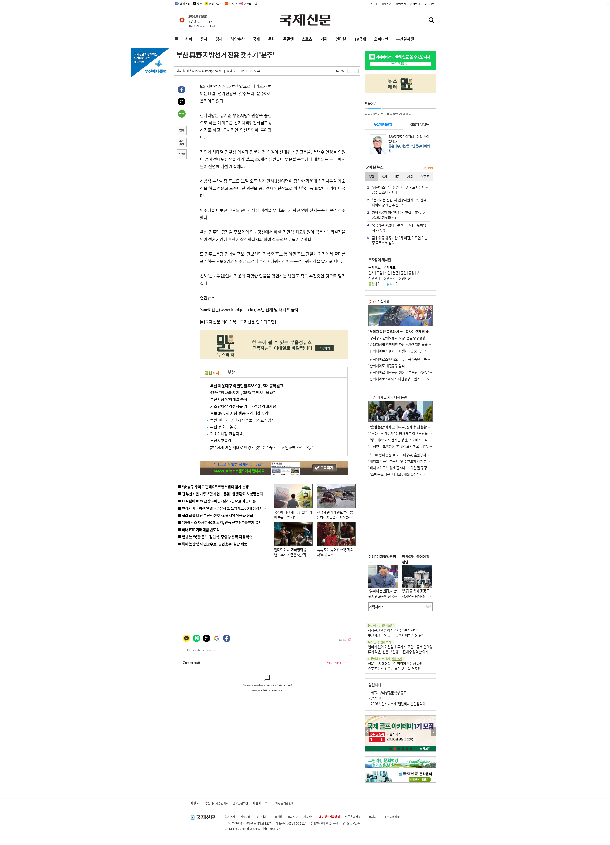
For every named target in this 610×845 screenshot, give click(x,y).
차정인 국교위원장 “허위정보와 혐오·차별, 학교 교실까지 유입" (413, 446)
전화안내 (245, 817)
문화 (271, 39)
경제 (219, 39)
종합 (371, 176)
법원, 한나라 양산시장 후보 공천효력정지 (242, 420)
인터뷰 (341, 39)
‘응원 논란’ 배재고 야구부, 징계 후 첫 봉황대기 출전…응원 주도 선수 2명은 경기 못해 (427, 427)
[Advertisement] (310, 112)
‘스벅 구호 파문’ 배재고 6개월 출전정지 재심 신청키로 (406, 474)
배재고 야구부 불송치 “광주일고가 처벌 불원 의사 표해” (407, 461)
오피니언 (381, 39)
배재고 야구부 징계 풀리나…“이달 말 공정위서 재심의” (407, 467)
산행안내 (374, 278)
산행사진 (405, 278)
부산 (231, 372)
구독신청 (429, 4)
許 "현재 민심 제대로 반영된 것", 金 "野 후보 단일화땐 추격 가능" (261, 447)
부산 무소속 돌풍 (223, 427)
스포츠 (307, 39)
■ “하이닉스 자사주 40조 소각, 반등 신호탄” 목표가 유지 (220, 522)
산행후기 (390, 278)
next (433, 731)
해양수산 (238, 39)
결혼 (395, 272)
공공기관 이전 (374, 114)
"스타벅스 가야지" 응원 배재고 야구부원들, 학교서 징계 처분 (411, 433)
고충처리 (371, 817)
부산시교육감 (220, 440)
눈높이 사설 (381, 625)
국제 (256, 39)
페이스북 (185, 4)
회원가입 (386, 4)
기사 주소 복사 (181, 143)
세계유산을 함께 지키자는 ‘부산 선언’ (393, 630)
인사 (371, 272)
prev (367, 731)
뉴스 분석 (380, 642)
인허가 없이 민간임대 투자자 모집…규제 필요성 (400, 646)
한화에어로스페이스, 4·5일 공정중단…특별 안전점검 (406, 359)
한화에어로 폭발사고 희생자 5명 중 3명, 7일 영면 (403, 350)
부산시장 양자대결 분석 (228, 399)
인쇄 (181, 131)
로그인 (373, 4)
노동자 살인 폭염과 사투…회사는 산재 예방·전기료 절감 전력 (411, 331)
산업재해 (379, 301)
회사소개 (230, 817)
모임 (379, 272)
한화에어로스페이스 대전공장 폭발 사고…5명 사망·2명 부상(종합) (415, 378)
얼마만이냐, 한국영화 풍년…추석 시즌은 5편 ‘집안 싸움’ (291, 555)
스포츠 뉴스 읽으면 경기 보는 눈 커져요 (394, 668)
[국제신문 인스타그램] (257, 322)
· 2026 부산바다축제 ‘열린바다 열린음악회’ (397, 703)
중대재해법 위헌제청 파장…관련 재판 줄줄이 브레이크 (406, 344)
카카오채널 (215, 4)
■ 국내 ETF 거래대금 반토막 (199, 529)
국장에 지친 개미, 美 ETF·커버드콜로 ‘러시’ (293, 515)
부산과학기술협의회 (216, 803)
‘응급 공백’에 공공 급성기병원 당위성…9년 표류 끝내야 (416, 596)
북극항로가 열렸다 (399, 114)
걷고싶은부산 (240, 803)
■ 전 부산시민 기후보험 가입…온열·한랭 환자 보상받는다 (220, 493)
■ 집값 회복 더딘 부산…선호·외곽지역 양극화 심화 (215, 515)
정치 (204, 39)
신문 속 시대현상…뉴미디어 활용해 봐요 (395, 663)
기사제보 (308, 817)
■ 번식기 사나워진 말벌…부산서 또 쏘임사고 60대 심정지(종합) (225, 508)
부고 (419, 272)
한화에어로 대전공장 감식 (387, 365)
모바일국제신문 (391, 817)
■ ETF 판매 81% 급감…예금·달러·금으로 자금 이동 (217, 500)
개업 (387, 272)
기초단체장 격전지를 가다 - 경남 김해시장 (243, 406)
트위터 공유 (181, 102)
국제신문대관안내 (283, 803)
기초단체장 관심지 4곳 (228, 433)
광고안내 (261, 817)
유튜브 (233, 4)
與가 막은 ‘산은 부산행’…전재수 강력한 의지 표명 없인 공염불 (410, 651)
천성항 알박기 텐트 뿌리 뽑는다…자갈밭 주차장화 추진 (335, 517)
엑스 (199, 4)
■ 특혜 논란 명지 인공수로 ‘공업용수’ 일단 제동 (212, 543)
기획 (324, 39)
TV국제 (360, 39)
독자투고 (293, 817)
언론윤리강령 (353, 817)
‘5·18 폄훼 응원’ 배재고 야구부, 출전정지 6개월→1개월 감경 (411, 454)
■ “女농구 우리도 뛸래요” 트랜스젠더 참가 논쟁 (213, 486)
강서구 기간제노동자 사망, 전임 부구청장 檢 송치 (403, 337)
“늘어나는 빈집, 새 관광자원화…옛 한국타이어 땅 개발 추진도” (382, 596)
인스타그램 (250, 4)
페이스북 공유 (181, 90)
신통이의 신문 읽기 (385, 659)
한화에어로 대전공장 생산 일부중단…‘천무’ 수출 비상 (406, 372)
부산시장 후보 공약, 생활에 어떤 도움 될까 (396, 635)
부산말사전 (405, 39)
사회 (188, 39)
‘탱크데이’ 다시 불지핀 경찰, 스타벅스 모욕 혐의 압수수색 (408, 439)
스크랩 (181, 154)
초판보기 (415, 4)
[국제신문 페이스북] (221, 322)
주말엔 (288, 39)
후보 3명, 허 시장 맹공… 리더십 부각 (239, 413)
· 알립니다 (375, 698)
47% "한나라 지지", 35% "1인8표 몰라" (242, 392)
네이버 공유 (181, 114)
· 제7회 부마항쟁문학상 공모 (387, 692)
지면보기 (401, 4)
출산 (403, 272)
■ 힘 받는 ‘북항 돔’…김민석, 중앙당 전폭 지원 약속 (215, 536)
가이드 (375, 283)
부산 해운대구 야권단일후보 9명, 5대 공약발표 (247, 386)
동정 (411, 272)
